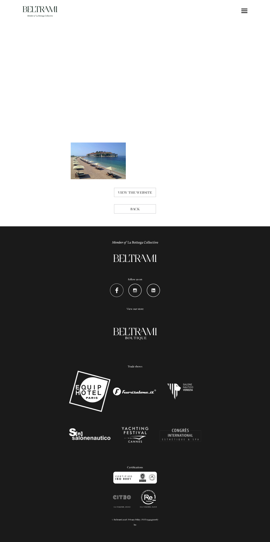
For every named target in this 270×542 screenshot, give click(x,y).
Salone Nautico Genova (89, 434)
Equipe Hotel (89, 391)
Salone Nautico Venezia (180, 391)
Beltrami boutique (135, 334)
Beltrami (40, 11)
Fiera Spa (180, 434)
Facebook (116, 290)
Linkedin (153, 290)
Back (135, 209)
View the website (135, 192)
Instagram (135, 290)
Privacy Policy (134, 519)
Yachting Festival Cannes (135, 434)
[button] (244, 11)
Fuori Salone (135, 391)
